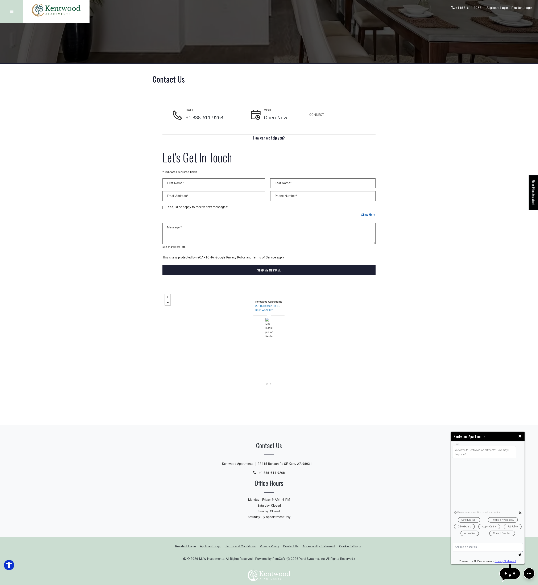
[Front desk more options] (529, 573)
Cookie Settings (350, 546)
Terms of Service (264, 257)
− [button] (167, 302)
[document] (269, 327)
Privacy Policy (235, 257)
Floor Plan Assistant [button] (533, 195)
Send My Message (269, 270)
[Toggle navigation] (11, 11)
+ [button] (167, 297)
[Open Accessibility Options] (9, 565)
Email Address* (177, 196)
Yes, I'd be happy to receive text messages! (198, 207)
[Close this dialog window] (520, 436)
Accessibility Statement (319, 546)
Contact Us (291, 546)
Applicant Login (497, 8)
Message (174, 227)
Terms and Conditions (240, 546)
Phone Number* (286, 196)
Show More (368, 214)
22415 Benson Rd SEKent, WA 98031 (267, 308)
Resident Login (521, 8)
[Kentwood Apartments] (269, 327)
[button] (509, 573)
